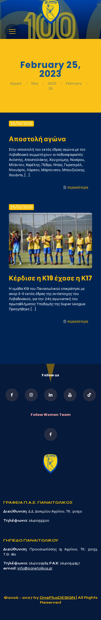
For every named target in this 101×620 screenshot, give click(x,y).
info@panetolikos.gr (35, 568)
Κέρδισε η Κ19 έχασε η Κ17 (50, 278)
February (74, 83)
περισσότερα (77, 187)
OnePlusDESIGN (58, 597)
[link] (50, 12)
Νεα (34, 83)
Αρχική (16, 83)
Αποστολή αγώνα (37, 139)
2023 (52, 83)
